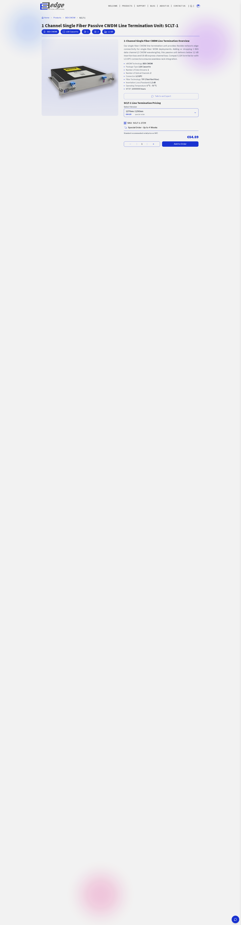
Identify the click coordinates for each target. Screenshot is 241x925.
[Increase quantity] (153, 144)
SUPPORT (141, 6)
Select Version (130, 107)
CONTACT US (179, 6)
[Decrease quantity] (130, 144)
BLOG (152, 6)
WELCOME (113, 6)
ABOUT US (164, 6)
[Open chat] (235, 919)
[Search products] (191, 6)
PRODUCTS (127, 6)
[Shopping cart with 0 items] (198, 6)
